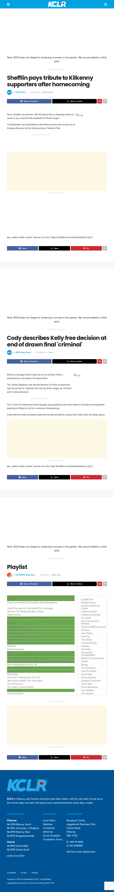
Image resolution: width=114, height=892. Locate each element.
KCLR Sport (21, 92)
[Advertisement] (57, 32)
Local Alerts (49, 820)
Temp (51, 352)
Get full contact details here (81, 851)
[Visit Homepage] (57, 4)
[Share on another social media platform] (105, 101)
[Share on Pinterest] (99, 101)
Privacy (24, 872)
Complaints (49, 828)
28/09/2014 (44, 574)
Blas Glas (56, 574)
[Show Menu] (8, 4)
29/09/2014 (35, 92)
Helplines (48, 824)
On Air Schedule (51, 835)
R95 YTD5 (72, 835)
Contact (35, 872)
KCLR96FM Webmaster (25, 574)
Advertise (48, 831)
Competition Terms (52, 839)
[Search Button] (105, 4)
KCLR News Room (23, 352)
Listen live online (15, 855)
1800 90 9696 (75, 841)
